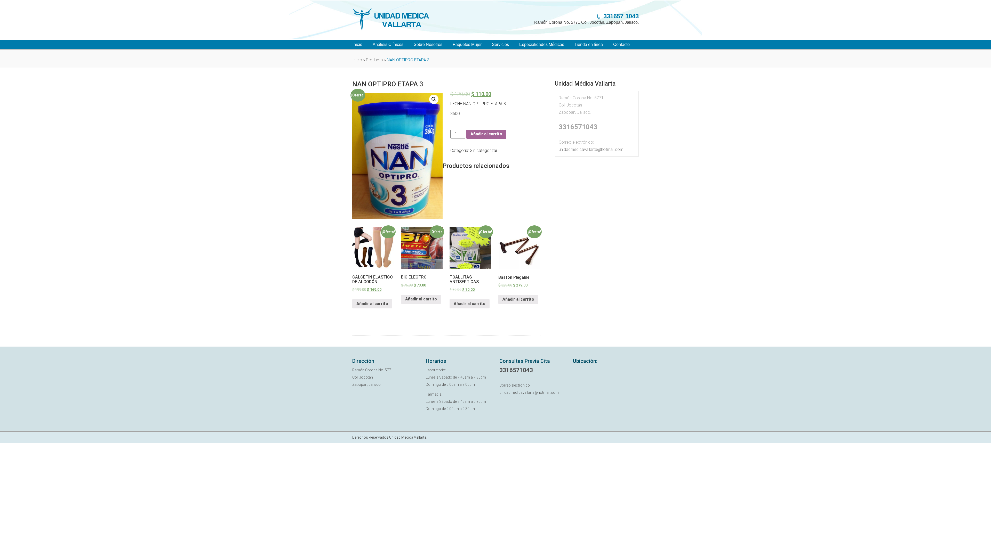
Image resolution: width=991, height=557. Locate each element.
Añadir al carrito (486, 134)
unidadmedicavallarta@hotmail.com (591, 149)
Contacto (621, 44)
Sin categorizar (483, 150)
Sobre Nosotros (428, 44)
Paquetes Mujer (467, 44)
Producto (374, 60)
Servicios (500, 44)
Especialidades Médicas (541, 44)
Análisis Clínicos (388, 44)
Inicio (357, 44)
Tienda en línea (588, 44)
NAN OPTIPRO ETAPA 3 (387, 84)
